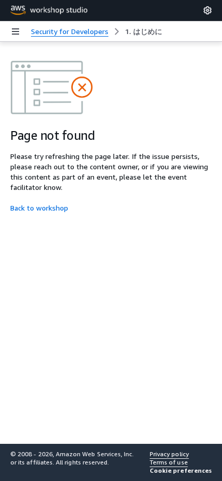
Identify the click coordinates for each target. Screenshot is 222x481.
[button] (181, 471)
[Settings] (207, 10)
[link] (143, 31)
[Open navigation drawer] (15, 31)
